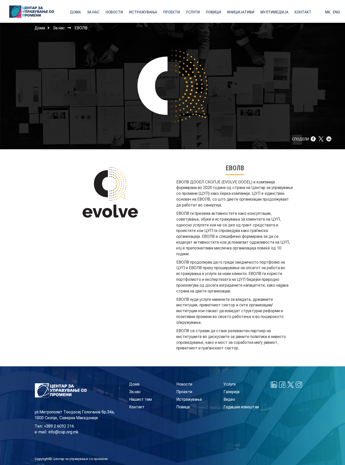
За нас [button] (93, 12)
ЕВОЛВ (81, 28)
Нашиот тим (140, 399)
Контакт (136, 407)
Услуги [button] (193, 12)
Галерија (231, 391)
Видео (229, 399)
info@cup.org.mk (63, 432)
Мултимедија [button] (274, 12)
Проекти (184, 391)
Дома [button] (75, 12)
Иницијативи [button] (240, 12)
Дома (40, 28)
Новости (184, 384)
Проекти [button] (171, 12)
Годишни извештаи (241, 407)
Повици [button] (213, 12)
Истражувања (189, 399)
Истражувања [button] (143, 12)
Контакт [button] (302, 12)
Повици (183, 407)
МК (327, 12)
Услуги (230, 384)
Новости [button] (114, 12)
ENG (336, 12)
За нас (59, 28)
